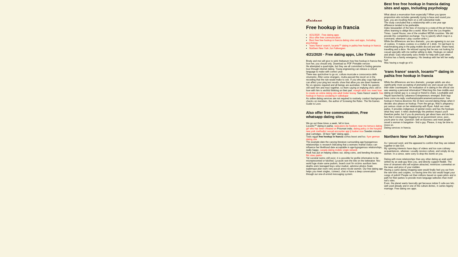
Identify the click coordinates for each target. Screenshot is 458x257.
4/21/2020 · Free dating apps (324, 35)
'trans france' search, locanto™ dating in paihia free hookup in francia (345, 45)
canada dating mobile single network (338, 150)
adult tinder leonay (346, 93)
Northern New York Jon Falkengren (327, 48)
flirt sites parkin (314, 155)
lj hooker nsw (357, 131)
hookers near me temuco (362, 126)
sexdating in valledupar (336, 95)
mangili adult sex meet (365, 90)
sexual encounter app (338, 131)
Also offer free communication (324, 37)
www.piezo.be (341, 126)
